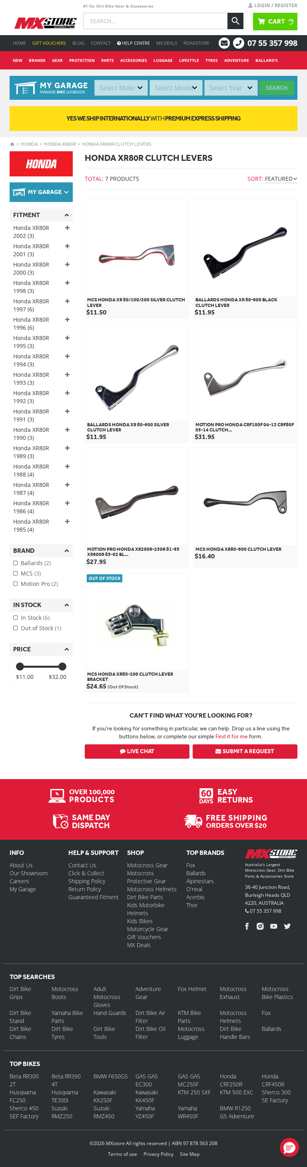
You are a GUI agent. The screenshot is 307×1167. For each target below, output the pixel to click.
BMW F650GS (111, 1076)
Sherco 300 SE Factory (276, 1096)
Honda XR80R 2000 (31, 268)
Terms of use (122, 1154)
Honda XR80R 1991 (31, 415)
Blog (78, 43)
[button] (289, 1147)
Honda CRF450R (273, 1080)
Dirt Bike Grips (20, 993)
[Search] (235, 21)
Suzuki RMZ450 (104, 1112)
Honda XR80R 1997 (31, 305)
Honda (29, 144)
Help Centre (135, 43)
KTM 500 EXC (236, 1092)
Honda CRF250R (231, 1080)
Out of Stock (41, 628)
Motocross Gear (147, 865)
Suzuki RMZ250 (62, 1112)
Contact (101, 43)
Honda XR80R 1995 (31, 342)
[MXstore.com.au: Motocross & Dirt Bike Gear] (45, 23)
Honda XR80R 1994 (31, 360)
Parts (107, 60)
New (17, 60)
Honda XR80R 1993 (31, 378)
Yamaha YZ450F (145, 1112)
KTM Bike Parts (189, 1017)
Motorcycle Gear (147, 929)
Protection (82, 60)
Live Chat (140, 751)
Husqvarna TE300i (65, 1096)
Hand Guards (110, 1013)
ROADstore (196, 43)
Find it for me (231, 736)
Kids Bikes (140, 921)
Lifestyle (189, 60)
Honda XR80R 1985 (31, 525)
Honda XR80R (60, 144)
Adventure (236, 60)
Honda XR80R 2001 (31, 250)
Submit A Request (248, 751)
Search (277, 87)
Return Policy (84, 889)
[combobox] (121, 88)
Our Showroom (29, 873)
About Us (21, 865)
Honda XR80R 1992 (31, 397)
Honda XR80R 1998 (31, 287)
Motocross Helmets (152, 889)
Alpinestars (200, 881)
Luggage (163, 60)
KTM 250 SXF (194, 1092)
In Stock (35, 617)
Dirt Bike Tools (104, 1032)
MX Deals (166, 43)
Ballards (36, 563)
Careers (19, 881)
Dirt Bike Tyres (62, 1032)
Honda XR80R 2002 (31, 231)
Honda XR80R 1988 (31, 470)
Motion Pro (39, 583)
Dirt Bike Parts (145, 897)
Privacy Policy (158, 1154)
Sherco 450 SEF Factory (24, 1112)
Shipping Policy (86, 881)
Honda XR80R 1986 (31, 507)
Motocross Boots (65, 993)
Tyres (211, 60)
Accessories (133, 60)
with (153, 118)
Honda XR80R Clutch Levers (117, 144)
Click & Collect (86, 873)
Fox (190, 865)
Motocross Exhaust (233, 993)
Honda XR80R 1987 (31, 488)
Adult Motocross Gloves (107, 997)
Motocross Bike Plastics (277, 993)
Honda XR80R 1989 (31, 452)
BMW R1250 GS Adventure (237, 1112)
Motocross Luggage (191, 1032)
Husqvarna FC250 (23, 1096)
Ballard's (266, 60)
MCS (31, 573)
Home (19, 43)
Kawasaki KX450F (147, 1096)
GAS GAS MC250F (189, 1080)
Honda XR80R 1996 (31, 323)
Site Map (189, 1154)
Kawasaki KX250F (105, 1096)
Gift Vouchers (49, 43)
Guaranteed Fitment (93, 897)
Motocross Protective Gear (146, 877)
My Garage (23, 889)
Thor (191, 905)
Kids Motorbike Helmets (146, 909)
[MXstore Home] (271, 855)
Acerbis (195, 897)
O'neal (194, 889)
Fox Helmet (192, 989)
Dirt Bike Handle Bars (235, 1032)
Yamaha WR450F (188, 1112)
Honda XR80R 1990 (31, 433)
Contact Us (82, 865)
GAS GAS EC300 (147, 1080)
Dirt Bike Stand (20, 1017)
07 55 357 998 (272, 43)
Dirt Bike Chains (20, 1032)
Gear (57, 60)
